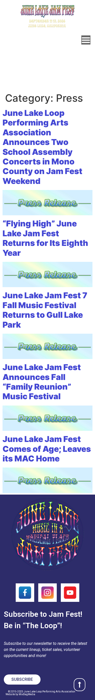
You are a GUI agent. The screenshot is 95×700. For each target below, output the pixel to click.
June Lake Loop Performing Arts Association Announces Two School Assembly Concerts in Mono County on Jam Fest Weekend (42, 147)
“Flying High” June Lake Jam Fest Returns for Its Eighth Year (45, 238)
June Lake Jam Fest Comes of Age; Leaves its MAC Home (47, 448)
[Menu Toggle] (85, 40)
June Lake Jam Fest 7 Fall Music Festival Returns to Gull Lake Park (45, 309)
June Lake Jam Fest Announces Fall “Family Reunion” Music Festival (42, 381)
